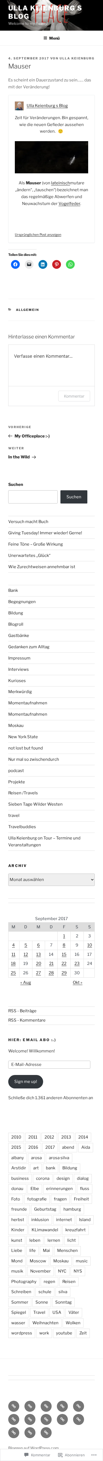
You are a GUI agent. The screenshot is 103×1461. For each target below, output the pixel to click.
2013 (66, 1137)
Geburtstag (45, 1209)
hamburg (72, 1209)
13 (38, 954)
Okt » (77, 982)
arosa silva (59, 1157)
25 (13, 972)
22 (64, 963)
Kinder (17, 1229)
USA (56, 1312)
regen (49, 1281)
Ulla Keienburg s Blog (47, 105)
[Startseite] (13, 1406)
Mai (46, 1250)
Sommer (19, 1302)
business (20, 1178)
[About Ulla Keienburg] (29, 1406)
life (32, 1250)
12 (26, 954)
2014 (83, 1137)
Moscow (38, 1260)
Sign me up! (25, 1081)
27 (38, 972)
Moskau (16, 725)
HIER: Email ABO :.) (32, 1040)
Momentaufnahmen (27, 703)
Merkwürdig (20, 691)
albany (17, 1157)
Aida (85, 1147)
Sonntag (63, 1302)
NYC (62, 1271)
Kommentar (74, 396)
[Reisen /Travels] (46, 1432)
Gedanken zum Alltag (28, 646)
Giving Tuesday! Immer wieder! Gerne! (45, 532)
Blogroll (15, 624)
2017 (50, 1147)
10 (89, 945)
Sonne (41, 1302)
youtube (64, 1333)
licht (71, 1240)
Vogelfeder (69, 203)
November (40, 1271)
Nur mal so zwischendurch (33, 759)
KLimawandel (45, 1229)
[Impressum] (62, 1406)
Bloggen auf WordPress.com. (34, 1448)
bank (50, 1167)
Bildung (15, 613)
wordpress (21, 1333)
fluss (84, 1188)
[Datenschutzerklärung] (46, 1406)
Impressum (19, 658)
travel (14, 815)
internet (64, 1219)
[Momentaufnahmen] (13, 1432)
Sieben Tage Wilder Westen (35, 804)
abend (68, 1147)
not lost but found (25, 748)
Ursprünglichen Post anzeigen (38, 234)
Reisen (69, 1281)
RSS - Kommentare (27, 1020)
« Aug (25, 982)
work (44, 1333)
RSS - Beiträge (22, 1010)
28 (51, 972)
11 (13, 954)
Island (85, 1219)
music (82, 1260)
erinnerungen (59, 1188)
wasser (18, 1322)
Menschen (67, 1250)
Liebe (16, 1250)
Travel (39, 1312)
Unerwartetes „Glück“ (29, 555)
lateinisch (60, 182)
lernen (54, 1240)
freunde (19, 1209)
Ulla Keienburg (77, 58)
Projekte (16, 781)
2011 (32, 1137)
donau (17, 1188)
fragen (60, 1199)
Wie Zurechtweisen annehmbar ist (41, 566)
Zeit (83, 1333)
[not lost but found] (62, 1419)
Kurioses (17, 680)
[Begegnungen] (29, 1419)
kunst (16, 1240)
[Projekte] (29, 1432)
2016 (33, 1147)
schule (44, 1291)
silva (63, 1291)
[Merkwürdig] (78, 1419)
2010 (16, 1137)
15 (64, 954)
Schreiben (21, 1291)
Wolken (73, 1322)
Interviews (18, 669)
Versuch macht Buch (28, 521)
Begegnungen (22, 601)
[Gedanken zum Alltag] (13, 1419)
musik (17, 1271)
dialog (83, 1178)
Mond (17, 1260)
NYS (78, 1271)
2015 (16, 1147)
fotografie (37, 1199)
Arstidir (18, 1167)
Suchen (15, 484)
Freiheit (81, 1199)
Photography (24, 1281)
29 (64, 972)
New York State (23, 736)
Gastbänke (18, 635)
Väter (73, 1312)
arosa (36, 1157)
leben (34, 1240)
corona (42, 1178)
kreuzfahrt (75, 1229)
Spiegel (18, 1312)
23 (77, 963)
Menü (54, 38)
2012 (49, 1137)
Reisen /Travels (23, 792)
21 (51, 963)
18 (13, 963)
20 (38, 963)
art (36, 1167)
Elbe (34, 1188)
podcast (16, 770)
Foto (15, 1199)
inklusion (40, 1219)
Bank (13, 590)
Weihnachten (45, 1322)
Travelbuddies (22, 826)
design (63, 1178)
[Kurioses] (46, 1419)
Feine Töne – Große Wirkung (35, 544)
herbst (17, 1219)
